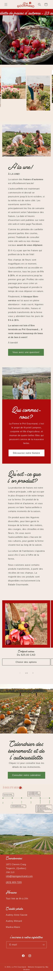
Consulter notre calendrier (26, 775)
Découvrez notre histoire (26, 453)
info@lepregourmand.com (19, 876)
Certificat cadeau (26, 651)
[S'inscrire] (43, 944)
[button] (6, 4)
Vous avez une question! (26, 352)
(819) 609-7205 (14, 882)
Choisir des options (26, 662)
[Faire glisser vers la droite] (33, 673)
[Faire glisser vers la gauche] (20, 673)
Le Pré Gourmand (19, 967)
